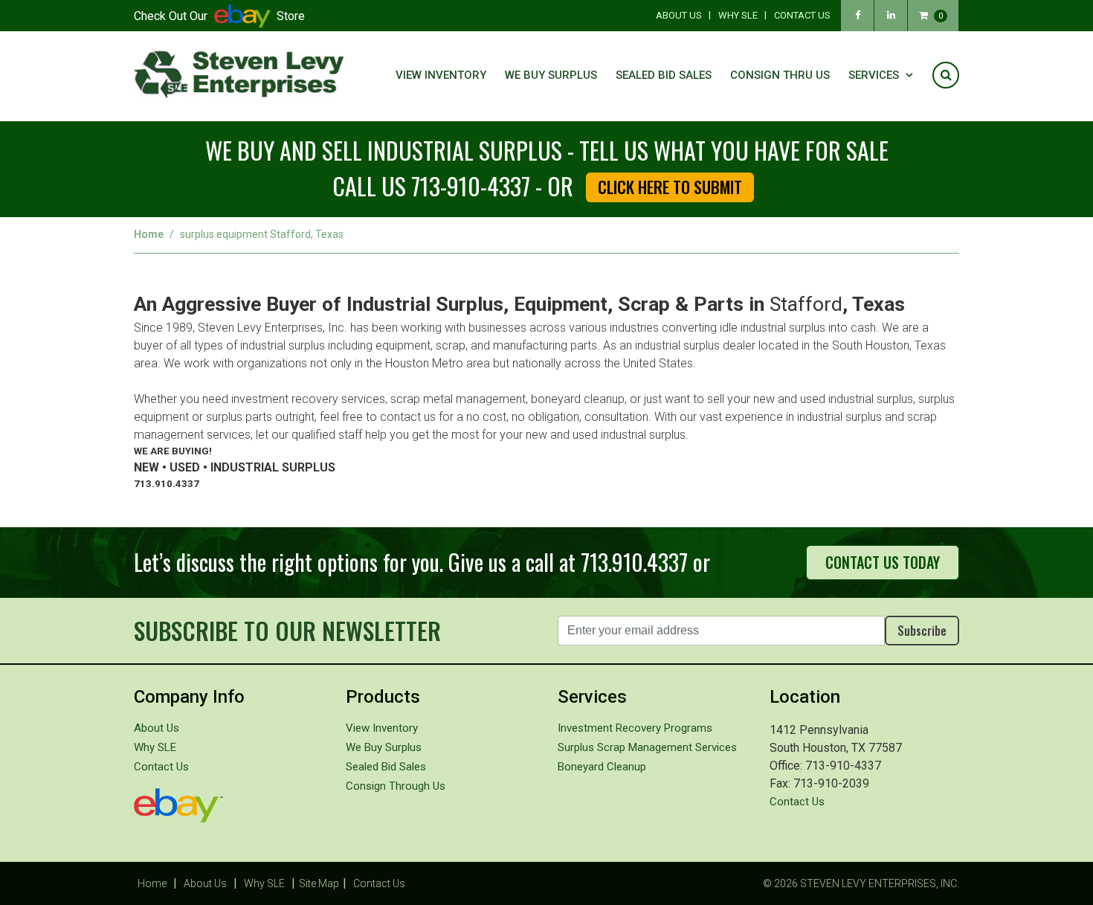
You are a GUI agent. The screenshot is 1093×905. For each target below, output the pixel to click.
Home (149, 234)
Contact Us (802, 15)
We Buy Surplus (551, 75)
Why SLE (738, 15)
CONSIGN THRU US (780, 75)
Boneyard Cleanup (602, 766)
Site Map (319, 883)
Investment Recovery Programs (635, 728)
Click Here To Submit (670, 187)
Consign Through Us (395, 786)
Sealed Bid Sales (664, 75)
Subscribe (922, 631)
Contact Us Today (882, 562)
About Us (679, 15)
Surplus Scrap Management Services (647, 747)
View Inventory (441, 75)
